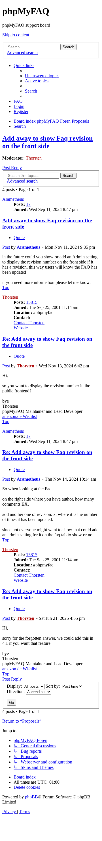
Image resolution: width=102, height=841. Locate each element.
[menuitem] (42, 75)
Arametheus (13, 199)
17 (28, 204)
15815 (31, 302)
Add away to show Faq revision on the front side (47, 142)
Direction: (16, 691)
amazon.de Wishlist (19, 416)
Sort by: (53, 686)
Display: (15, 686)
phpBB (31, 796)
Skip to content (15, 34)
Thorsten (34, 158)
